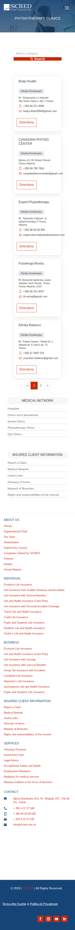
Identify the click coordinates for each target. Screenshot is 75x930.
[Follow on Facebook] (40, 919)
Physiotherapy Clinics (21, 427)
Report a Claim (17, 462)
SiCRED (28, 888)
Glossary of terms (19, 482)
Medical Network (18, 469)
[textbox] (33, 53)
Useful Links (15, 475)
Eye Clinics (14, 434)
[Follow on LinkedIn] (64, 919)
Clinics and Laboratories (23, 415)
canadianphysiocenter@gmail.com (43, 173)
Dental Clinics (16, 421)
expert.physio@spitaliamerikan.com (44, 234)
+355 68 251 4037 (33, 291)
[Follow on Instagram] (48, 919)
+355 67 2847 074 (33, 353)
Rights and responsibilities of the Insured (33, 494)
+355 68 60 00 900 (34, 229)
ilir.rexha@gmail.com (35, 296)
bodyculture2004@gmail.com (40, 111)
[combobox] (33, 53)
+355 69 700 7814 (33, 168)
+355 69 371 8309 (33, 106)
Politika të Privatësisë (44, 904)
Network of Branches (21, 488)
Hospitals (13, 408)
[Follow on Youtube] (56, 919)
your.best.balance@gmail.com (40, 358)
